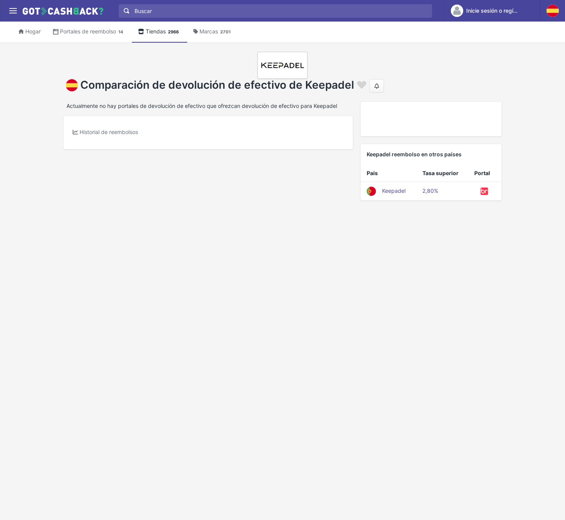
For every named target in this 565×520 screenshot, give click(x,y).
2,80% (430, 190)
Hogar (33, 31)
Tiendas (162, 31)
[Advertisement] (431, 119)
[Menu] (13, 11)
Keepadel (393, 190)
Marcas (215, 31)
